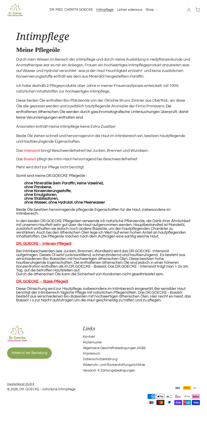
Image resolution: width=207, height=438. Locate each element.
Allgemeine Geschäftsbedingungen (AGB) (114, 348)
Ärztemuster (92, 342)
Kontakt (89, 337)
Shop (150, 10)
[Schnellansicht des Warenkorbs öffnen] (197, 10)
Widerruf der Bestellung (29, 353)
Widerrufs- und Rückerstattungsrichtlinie (114, 365)
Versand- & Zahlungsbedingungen (109, 370)
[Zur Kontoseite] (188, 9)
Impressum (91, 353)
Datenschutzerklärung (100, 359)
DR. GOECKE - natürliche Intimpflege (47, 389)
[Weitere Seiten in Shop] (156, 10)
